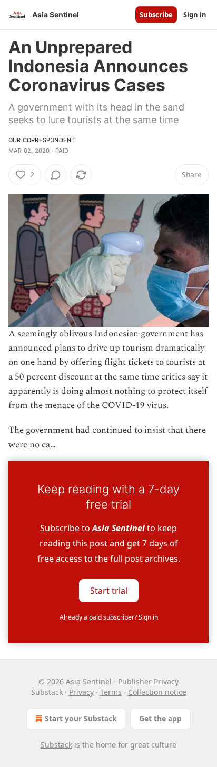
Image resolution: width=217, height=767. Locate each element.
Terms (111, 692)
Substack (56, 745)
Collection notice (157, 692)
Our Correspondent (41, 140)
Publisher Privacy (148, 681)
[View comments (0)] (55, 174)
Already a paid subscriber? (109, 617)
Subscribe (156, 14)
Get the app (160, 718)
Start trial (108, 590)
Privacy (81, 692)
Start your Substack (81, 718)
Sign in (194, 14)
